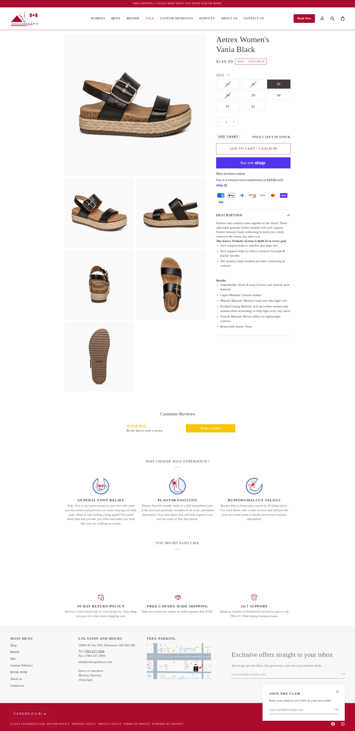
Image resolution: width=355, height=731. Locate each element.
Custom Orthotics (21, 665)
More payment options (230, 173)
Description (229, 215)
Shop (13, 645)
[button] (98, 18)
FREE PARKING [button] (161, 638)
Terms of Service (137, 724)
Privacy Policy (110, 724)
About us (16, 678)
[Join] (334, 709)
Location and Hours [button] (100, 638)
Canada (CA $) (28, 713)
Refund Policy (58, 724)
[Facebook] (333, 724)
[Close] (339, 691)
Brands (14, 651)
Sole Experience (25, 724)
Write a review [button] (210, 428)
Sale (13, 658)
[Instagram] (343, 724)
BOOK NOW (18, 672)
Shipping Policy (84, 724)
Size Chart (228, 137)
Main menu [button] (21, 638)
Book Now (304, 18)
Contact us (17, 685)
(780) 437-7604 (94, 651)
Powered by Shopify (167, 724)
